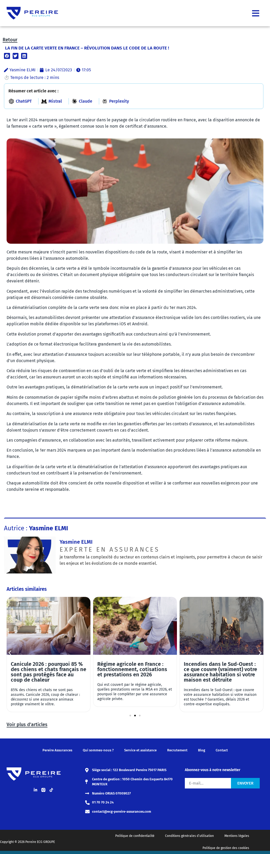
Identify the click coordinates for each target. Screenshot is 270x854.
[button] (7, 56)
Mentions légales (236, 836)
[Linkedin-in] (35, 790)
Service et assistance (140, 750)
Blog (201, 750)
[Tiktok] (51, 790)
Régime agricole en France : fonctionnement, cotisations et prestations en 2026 (132, 669)
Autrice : (36, 528)
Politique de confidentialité (135, 836)
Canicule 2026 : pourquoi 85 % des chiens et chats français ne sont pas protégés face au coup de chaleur (48, 672)
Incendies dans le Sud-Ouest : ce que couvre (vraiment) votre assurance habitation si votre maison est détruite (220, 672)
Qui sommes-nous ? (98, 750)
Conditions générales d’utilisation (189, 836)
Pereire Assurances (57, 750)
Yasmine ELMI (76, 542)
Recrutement (177, 750)
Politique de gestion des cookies (225, 848)
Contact (222, 750)
